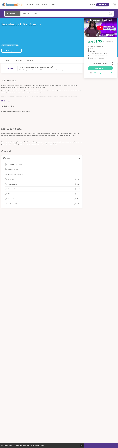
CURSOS (37, 5)
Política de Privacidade (37, 445)
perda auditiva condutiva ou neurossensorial (50, 96)
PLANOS (44, 5)
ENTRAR (92, 5)
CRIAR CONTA (102, 4)
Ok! (82, 445)
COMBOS (52, 5)
